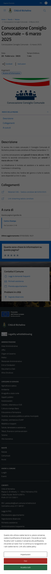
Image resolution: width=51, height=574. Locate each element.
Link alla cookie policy (27, 546)
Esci (25, 560)
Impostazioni (25, 554)
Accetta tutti (26, 567)
